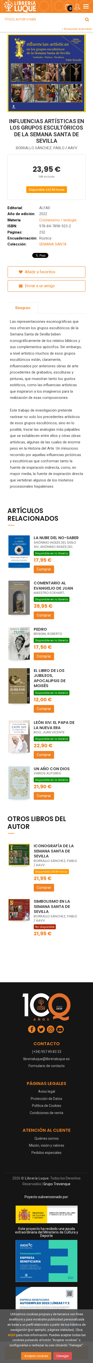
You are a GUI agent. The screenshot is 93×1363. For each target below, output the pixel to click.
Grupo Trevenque (56, 1184)
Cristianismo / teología (57, 220)
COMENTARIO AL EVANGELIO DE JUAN (53, 585)
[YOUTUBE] (60, 1029)
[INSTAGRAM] (50, 1029)
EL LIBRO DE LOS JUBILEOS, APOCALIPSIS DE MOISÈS (49, 678)
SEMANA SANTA (52, 244)
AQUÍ (11, 1335)
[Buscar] (87, 19)
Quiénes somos (46, 1138)
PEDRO (40, 629)
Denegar (63, 1356)
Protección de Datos (46, 1099)
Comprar (44, 569)
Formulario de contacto (47, 1066)
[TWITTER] (41, 1029)
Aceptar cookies (36, 1356)
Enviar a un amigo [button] (39, 285)
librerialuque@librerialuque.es (46, 1059)
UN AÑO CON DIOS (52, 769)
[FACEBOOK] (31, 1029)
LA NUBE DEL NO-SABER (56, 538)
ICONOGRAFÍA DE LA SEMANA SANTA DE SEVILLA (54, 851)
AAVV (72, 148)
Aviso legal (46, 1091)
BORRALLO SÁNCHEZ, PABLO (40, 148)
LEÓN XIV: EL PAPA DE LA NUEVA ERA (54, 725)
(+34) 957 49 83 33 (46, 1052)
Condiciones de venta (46, 1113)
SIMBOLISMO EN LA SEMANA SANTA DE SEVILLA (52, 906)
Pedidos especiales (46, 1153)
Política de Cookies (46, 1106)
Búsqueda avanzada (77, 29)
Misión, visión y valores (46, 1145)
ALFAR (44, 208)
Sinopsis (22, 308)
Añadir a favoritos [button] (39, 272)
